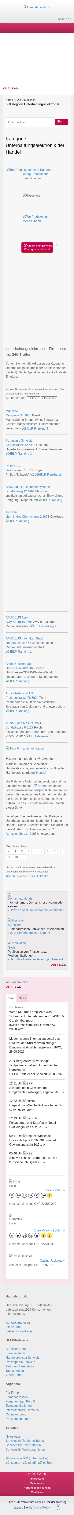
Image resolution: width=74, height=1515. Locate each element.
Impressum (37, 1478)
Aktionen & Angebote (20, 1366)
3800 (35, 642)
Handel (41, 772)
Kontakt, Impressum (19, 1322)
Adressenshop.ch (17, 833)
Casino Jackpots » (52, 1260)
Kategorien (45, 785)
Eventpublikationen (19, 1405)
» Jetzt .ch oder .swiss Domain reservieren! (36, 910)
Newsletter (13, 1436)
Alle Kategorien (26, 99)
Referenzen (37, 1483)
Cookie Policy (41, 1507)
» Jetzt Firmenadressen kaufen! (29, 932)
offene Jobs (13, 1327)
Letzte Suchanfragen (20, 1331)
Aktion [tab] (22, 997)
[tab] (11, 998)
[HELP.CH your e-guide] (64, 19)
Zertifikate (37, 1492)
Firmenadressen (17, 1397)
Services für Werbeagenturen (25, 1449)
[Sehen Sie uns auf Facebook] (14, 1458)
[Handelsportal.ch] (37, 7)
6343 (32, 445)
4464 (31, 491)
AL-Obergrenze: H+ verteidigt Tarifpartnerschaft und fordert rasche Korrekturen (33, 1065)
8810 (29, 470)
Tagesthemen (15, 1370)
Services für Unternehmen (23, 1445)
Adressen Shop (16, 1348)
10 (16, 857)
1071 (46, 516)
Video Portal (14, 1375)
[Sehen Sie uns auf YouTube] (45, 1462)
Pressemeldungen (18, 1418)
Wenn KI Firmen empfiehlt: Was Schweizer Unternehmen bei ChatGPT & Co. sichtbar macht (36, 1016)
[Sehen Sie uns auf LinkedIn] (30, 1462)
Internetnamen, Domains (22, 1410)
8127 (30, 727)
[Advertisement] (31, 60)
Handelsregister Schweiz (22, 1357)
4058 (27, 415)
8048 (31, 668)
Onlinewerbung (16, 1414)
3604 (34, 697)
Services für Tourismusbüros (25, 1440)
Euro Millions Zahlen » (49, 1230)
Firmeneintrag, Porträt (20, 1401)
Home (9, 99)
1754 (29, 621)
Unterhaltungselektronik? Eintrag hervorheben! (38, 247)
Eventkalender (15, 1353)
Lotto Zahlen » (55, 1190)
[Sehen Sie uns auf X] (35, 1458)
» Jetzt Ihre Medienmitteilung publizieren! (35, 959)
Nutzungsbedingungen (37, 1487)
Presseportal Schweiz (20, 1362)
